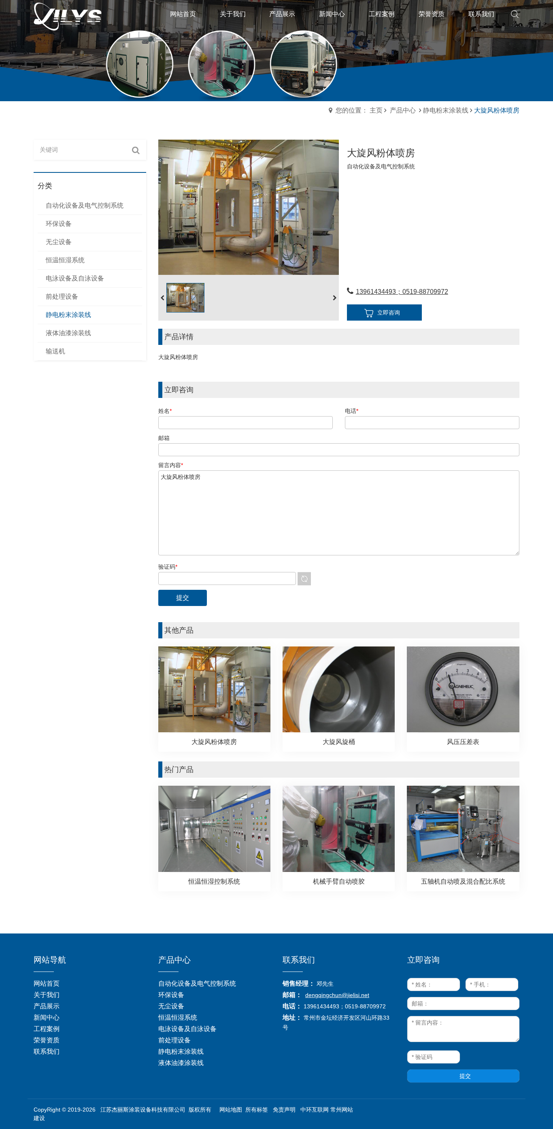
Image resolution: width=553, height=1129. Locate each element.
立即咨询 (388, 312)
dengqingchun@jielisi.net (337, 995)
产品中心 (403, 110)
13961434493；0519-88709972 (402, 291)
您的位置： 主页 (359, 110)
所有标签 (256, 1109)
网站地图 (230, 1109)
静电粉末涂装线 (445, 110)
